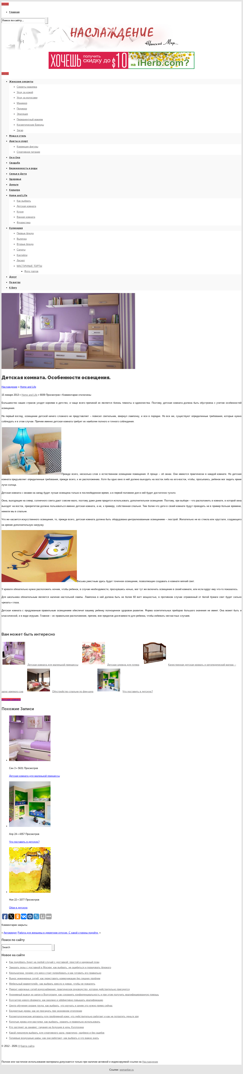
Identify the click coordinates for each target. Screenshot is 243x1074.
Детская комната (26, 206)
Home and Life (18, 195)
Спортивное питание (28, 152)
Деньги (13, 184)
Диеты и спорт (18, 141)
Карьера (14, 190)
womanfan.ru (127, 1069)
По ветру (15, 282)
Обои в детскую (18, 907)
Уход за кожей (25, 92)
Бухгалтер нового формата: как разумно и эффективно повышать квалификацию (56, 1000)
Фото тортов (31, 271)
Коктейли (22, 255)
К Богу (13, 287)
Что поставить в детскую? (24, 841)
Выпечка (22, 238)
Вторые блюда (25, 244)
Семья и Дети (18, 174)
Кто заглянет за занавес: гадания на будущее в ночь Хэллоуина (46, 1027)
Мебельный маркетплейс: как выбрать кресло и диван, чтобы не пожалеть (52, 983)
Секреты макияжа (27, 86)
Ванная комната (26, 217)
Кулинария (16, 228)
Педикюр (22, 108)
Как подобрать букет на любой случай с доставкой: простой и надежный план (54, 962)
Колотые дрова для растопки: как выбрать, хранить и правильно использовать (54, 1021)
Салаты (21, 249)
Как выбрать (24, 200)
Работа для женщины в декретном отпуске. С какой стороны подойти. (58, 932)
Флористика (23, 222)
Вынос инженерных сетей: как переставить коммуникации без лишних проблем (54, 978)
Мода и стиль (17, 136)
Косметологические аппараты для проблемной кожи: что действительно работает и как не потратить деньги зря (74, 1016)
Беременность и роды (23, 168)
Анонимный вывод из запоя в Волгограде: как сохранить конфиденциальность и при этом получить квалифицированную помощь (84, 994)
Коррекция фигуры (27, 146)
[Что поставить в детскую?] (29, 826)
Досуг (13, 277)
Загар (20, 130)
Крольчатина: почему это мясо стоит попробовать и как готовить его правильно (55, 973)
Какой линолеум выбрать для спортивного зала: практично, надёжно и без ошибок (56, 1032)
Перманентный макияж (30, 119)
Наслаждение (9, 386)
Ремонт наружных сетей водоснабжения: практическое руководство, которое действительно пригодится (69, 989)
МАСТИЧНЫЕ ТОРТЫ (29, 266)
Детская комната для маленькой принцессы (34, 776)
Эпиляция (22, 114)
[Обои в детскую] (29, 891)
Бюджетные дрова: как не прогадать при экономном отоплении (45, 1010)
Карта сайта (27, 1046)
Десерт (21, 260)
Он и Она (14, 157)
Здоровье (15, 179)
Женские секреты (21, 81)
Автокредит (10, 932)
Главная (14, 12)
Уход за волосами (27, 97)
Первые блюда (25, 233)
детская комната (11, 699)
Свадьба (14, 163)
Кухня (20, 211)
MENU (5, 4)
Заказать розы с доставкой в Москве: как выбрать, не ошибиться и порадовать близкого (60, 967)
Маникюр (22, 103)
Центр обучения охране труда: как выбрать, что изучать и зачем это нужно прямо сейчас (61, 1005)
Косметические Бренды (30, 124)
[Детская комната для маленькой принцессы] (29, 760)
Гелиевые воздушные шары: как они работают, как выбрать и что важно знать (54, 1038)
